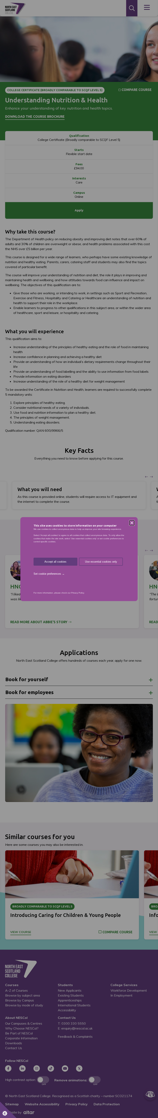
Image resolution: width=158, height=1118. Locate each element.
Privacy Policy (77, 593)
